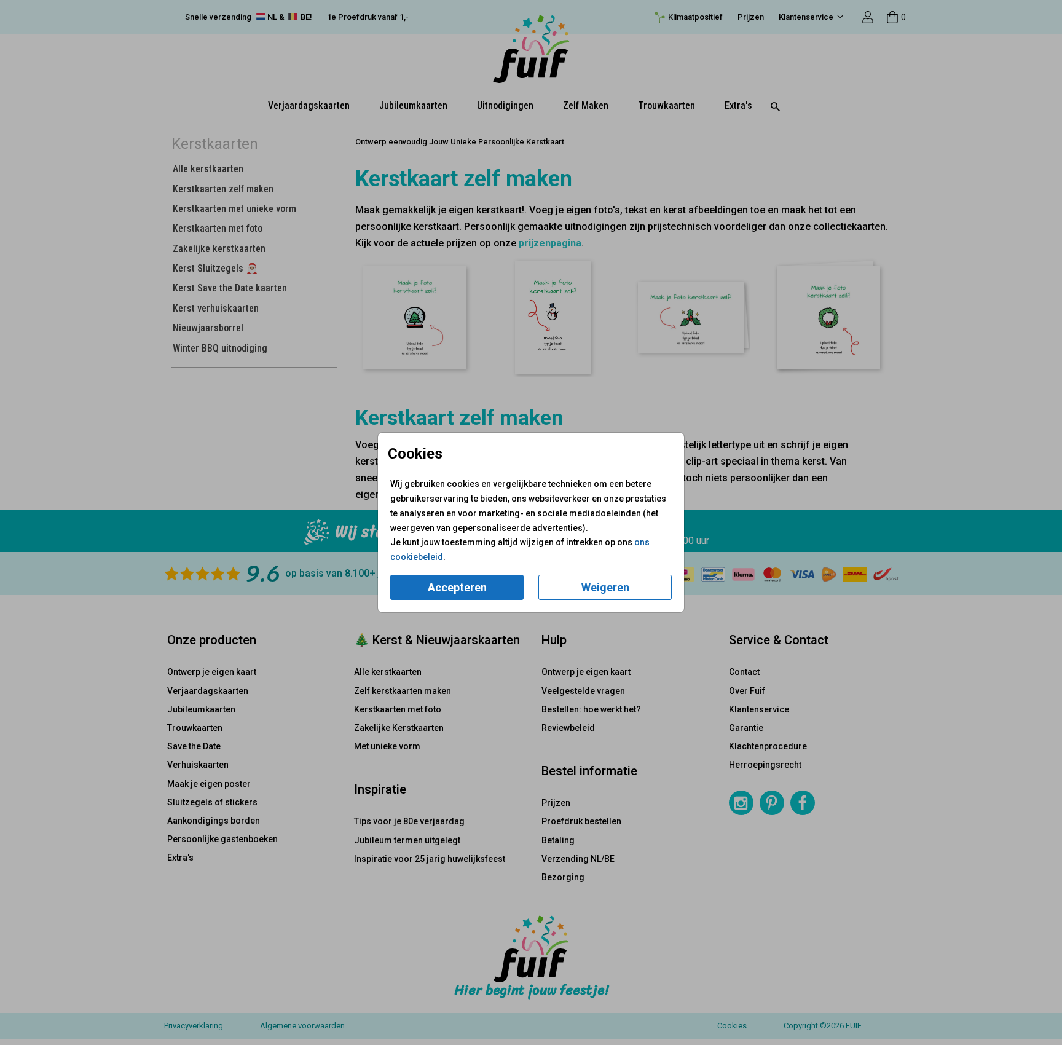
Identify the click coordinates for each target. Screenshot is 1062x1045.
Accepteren (457, 587)
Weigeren (605, 587)
